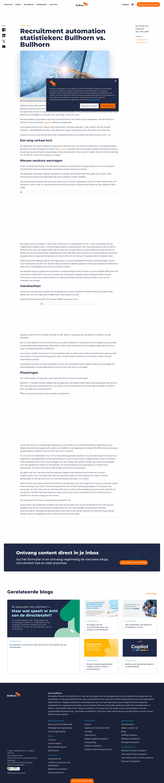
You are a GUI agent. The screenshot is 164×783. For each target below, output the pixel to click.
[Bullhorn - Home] (14, 695)
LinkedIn (64, 714)
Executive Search (56, 772)
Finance (52, 740)
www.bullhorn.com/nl (135, 711)
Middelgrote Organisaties (60, 728)
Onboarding (90, 742)
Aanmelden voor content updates (137, 758)
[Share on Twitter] (3, 42)
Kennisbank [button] (29, 4)
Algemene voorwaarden (16, 765)
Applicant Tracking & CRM (97, 728)
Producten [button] (8, 4)
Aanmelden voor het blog (133, 562)
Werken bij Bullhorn (130, 739)
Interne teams (54, 743)
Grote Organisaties (57, 731)
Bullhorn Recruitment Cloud (98, 749)
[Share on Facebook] (3, 30)
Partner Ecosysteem (130, 761)
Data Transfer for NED (15, 756)
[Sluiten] (115, 80)
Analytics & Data (142, 40)
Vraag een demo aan (148, 4)
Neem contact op (129, 728)
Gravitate (22, 773)
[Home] (82, 6)
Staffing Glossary (129, 735)
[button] (132, 4)
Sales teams (53, 750)
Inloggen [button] (125, 4)
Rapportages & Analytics (96, 739)
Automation (90, 735)
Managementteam (130, 742)
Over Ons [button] (53, 4)
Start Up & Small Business (60, 724)
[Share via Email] (3, 47)
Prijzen (18, 4)
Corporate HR (54, 759)
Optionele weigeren (89, 106)
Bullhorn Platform (93, 746)
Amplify (88, 731)
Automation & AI (142, 42)
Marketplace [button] (41, 4)
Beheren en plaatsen (57, 769)
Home (22, 25)
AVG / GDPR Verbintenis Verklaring (19, 762)
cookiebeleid (95, 99)
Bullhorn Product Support (133, 750)
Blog (28, 25)
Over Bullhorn (127, 724)
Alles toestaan (108, 106)
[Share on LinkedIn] (3, 36)
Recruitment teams (57, 747)
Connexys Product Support (134, 754)
